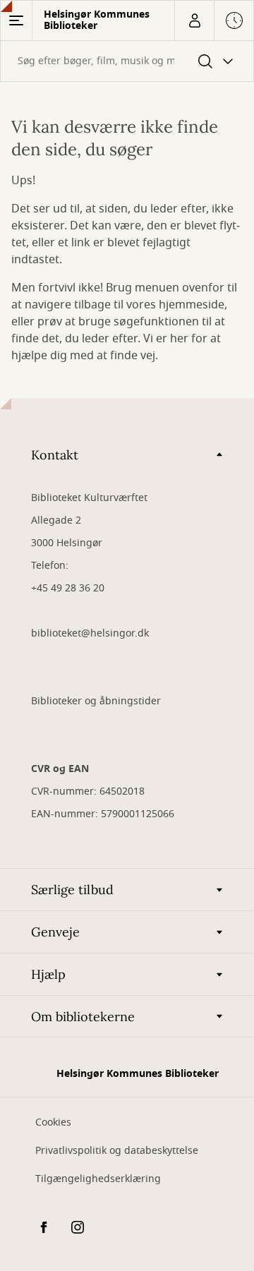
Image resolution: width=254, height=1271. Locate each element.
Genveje (55, 932)
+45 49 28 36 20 (67, 588)
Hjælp (48, 974)
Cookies (53, 1122)
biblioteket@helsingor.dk (90, 633)
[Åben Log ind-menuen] (194, 20)
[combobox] (127, 61)
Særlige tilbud (72, 889)
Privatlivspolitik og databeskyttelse (116, 1150)
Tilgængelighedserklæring (98, 1178)
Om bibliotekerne (83, 1016)
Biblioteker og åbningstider (96, 701)
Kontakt (54, 455)
